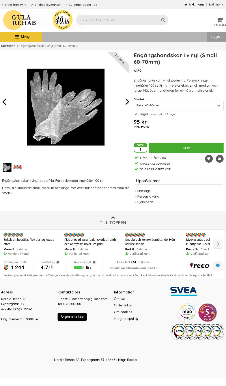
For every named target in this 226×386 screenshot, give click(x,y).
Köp (186, 148)
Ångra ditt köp (72, 317)
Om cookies (123, 312)
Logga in (216, 37)
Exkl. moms (216, 4)
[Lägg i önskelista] (209, 159)
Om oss (119, 299)
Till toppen (113, 222)
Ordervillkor (123, 305)
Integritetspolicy (126, 319)
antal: (140, 144)
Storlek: (139, 99)
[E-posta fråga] (220, 159)
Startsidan (8, 45)
